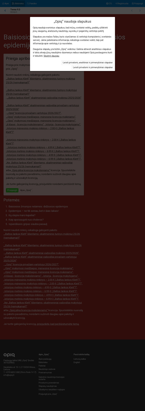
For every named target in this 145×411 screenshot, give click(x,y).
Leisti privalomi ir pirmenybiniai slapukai (93, 67)
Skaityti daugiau (51, 56)
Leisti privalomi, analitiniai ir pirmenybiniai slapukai (88, 62)
